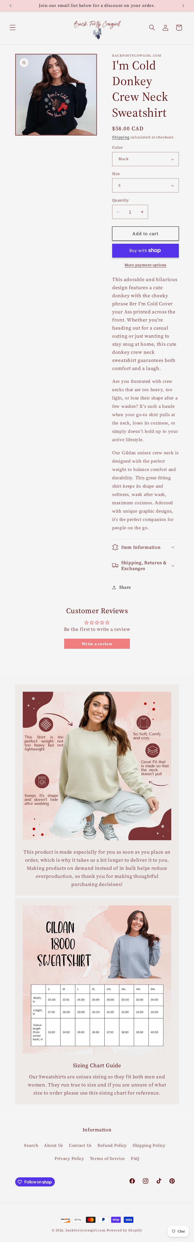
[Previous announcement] (10, 5)
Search (31, 1145)
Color (117, 147)
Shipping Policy (149, 1145)
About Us (53, 1145)
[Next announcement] (183, 5)
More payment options (145, 264)
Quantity (120, 200)
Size (116, 173)
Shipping (121, 137)
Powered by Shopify (124, 1230)
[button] (12, 27)
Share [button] (125, 587)
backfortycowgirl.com (86, 1230)
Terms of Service (107, 1158)
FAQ (135, 1158)
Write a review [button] (97, 644)
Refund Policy (112, 1145)
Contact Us (80, 1145)
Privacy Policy (69, 1158)
